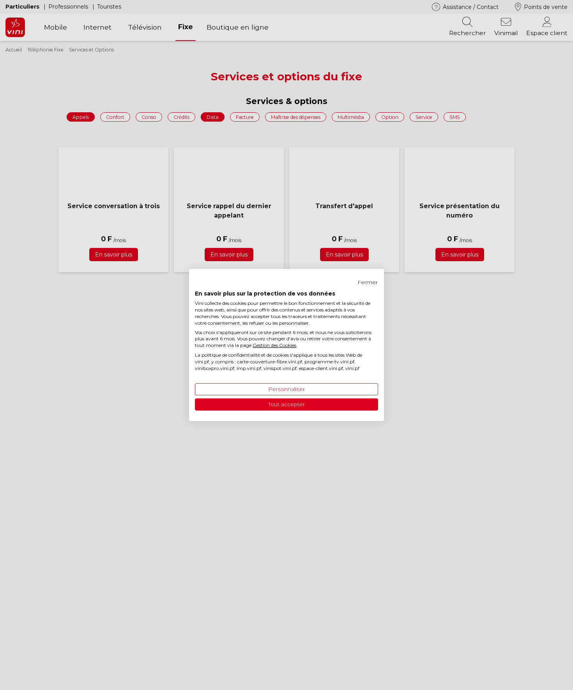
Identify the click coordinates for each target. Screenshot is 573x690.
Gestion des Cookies (274, 345)
